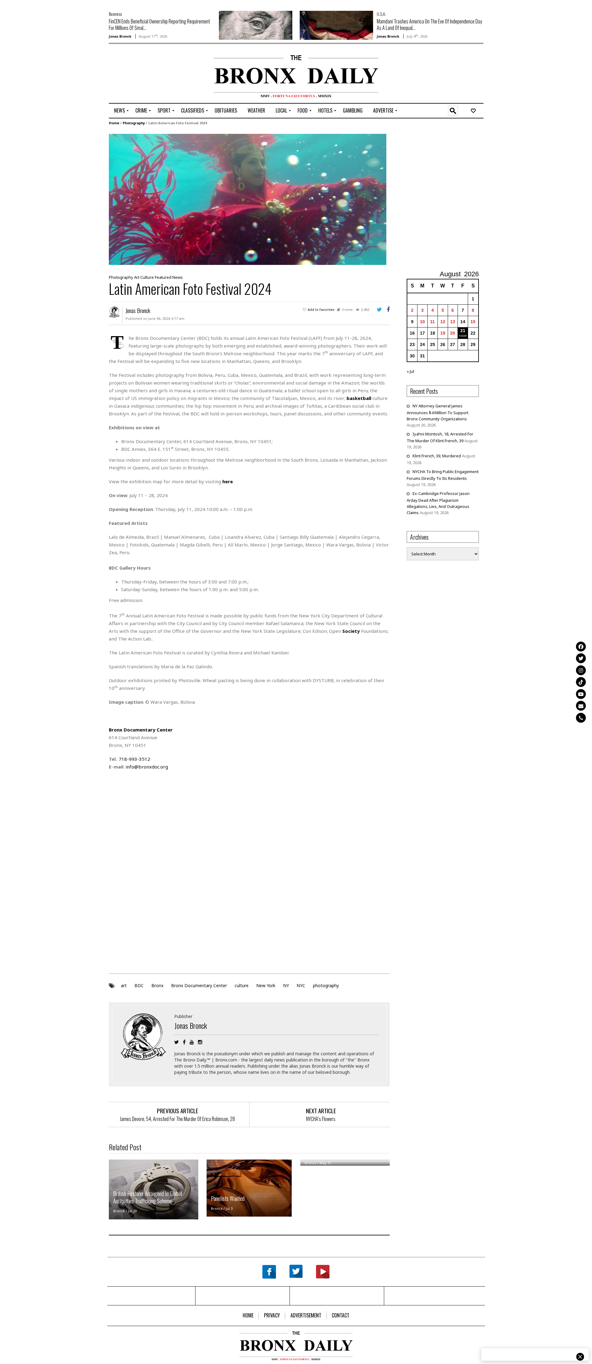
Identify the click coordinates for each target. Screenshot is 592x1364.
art (124, 985)
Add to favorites (321, 309)
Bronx (157, 985)
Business (115, 13)
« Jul (410, 371)
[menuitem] (119, 111)
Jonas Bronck (120, 36)
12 (442, 321)
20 (452, 333)
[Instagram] (581, 670)
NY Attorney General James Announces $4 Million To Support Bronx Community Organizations (437, 412)
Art (136, 277)
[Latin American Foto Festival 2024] (247, 199)
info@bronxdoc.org (146, 767)
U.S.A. (381, 13)
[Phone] (581, 718)
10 (422, 321)
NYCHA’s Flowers (320, 1119)
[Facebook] (581, 646)
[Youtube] (581, 694)
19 (442, 333)
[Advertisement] (145, 74)
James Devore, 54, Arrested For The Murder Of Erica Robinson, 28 (177, 1119)
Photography (134, 123)
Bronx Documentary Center (141, 730)
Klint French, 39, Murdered (437, 456)
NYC (301, 985)
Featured (163, 277)
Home (114, 123)
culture (242, 985)
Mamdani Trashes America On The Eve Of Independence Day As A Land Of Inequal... (429, 24)
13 (452, 321)
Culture (147, 277)
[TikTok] (581, 682)
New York (265, 985)
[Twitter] (581, 658)
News (177, 277)
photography (326, 985)
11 (432, 321)
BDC (139, 985)
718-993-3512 (134, 759)
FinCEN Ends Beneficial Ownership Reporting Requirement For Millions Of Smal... (159, 24)
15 (473, 321)
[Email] (581, 706)
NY (286, 985)
